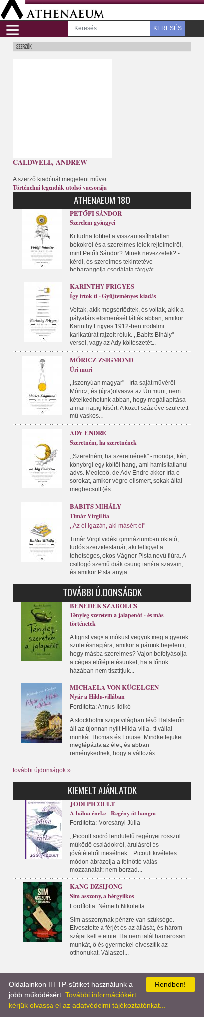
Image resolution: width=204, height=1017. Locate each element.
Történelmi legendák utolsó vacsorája (60, 187)
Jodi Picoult (92, 803)
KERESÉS (167, 28)
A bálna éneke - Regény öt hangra (113, 813)
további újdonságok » (42, 770)
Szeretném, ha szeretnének (103, 442)
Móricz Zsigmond (101, 359)
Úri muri (81, 369)
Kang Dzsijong (96, 886)
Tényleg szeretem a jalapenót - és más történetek (117, 619)
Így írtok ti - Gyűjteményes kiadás (113, 296)
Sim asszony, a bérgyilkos (102, 896)
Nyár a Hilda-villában (97, 696)
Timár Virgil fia (89, 516)
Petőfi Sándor (96, 213)
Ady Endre (88, 432)
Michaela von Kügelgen (114, 687)
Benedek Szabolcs (103, 605)
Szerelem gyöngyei (92, 222)
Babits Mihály (95, 506)
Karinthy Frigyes (102, 286)
